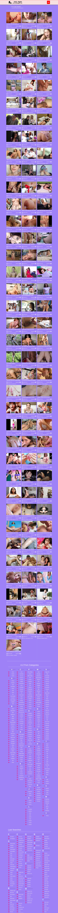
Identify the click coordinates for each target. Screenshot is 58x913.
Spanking (47, 777)
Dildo (21, 811)
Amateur (24, 27)
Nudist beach (38, 901)
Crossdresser (21, 775)
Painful (38, 811)
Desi (29, 44)
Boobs (31, 129)
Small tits (47, 765)
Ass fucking (33, 570)
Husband (30, 837)
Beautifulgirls (43, 180)
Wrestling (47, 873)
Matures (38, 742)
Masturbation (38, 740)
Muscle (38, 769)
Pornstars (38, 834)
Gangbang (30, 778)
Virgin (47, 855)
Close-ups (15, 400)
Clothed (30, 672)
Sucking (47, 796)
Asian (43, 27)
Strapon (47, 790)
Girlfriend (30, 786)
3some (43, 95)
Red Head (39, 852)
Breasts (45, 638)
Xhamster (18, 26)
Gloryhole (30, 793)
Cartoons (46, 95)
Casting (12, 231)
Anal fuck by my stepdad (11, 634)
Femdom (47, 451)
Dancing (21, 799)
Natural (38, 776)
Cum (16, 417)
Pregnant (38, 838)
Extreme (21, 842)
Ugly (47, 842)
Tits (47, 822)
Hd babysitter (30, 905)
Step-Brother (12, 816)
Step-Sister (47, 756)
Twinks (47, 835)
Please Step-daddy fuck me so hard (29, 498)
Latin (30, 878)
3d (41, 95)
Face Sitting (30, 735)
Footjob (30, 762)
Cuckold (47, 112)
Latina (30, 880)
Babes (43, 61)
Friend (30, 767)
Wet (47, 868)
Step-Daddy (21, 797)
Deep (21, 805)
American (40, 44)
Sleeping (47, 763)
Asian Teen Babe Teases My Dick (13, 583)
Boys (31, 282)
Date (15, 6)
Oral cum (38, 908)
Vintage (47, 853)
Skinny (47, 758)
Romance (39, 858)
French (30, 765)
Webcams (47, 864)
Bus (13, 823)
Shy (47, 754)
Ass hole (45, 146)
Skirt (47, 760)
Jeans (30, 856)
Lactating (30, 872)
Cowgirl (17, 434)
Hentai (30, 819)
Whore (47, 870)
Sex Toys (47, 744)
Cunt (21, 788)
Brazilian (13, 812)
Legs (30, 882)
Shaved (47, 746)
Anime (13, 751)
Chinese (21, 752)
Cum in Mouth (44, 44)
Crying (21, 777)
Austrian (28, 27)
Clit (29, 180)
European (32, 44)
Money (38, 760)
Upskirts (47, 846)
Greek (30, 801)
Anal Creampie (31, 434)
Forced (30, 763)
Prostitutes (39, 840)
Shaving (47, 748)
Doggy (21, 814)
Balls (13, 775)
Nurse (38, 788)
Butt (45, 706)
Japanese (30, 854)
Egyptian (21, 831)
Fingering (30, 752)
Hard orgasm (29, 903)
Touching (47, 828)
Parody (38, 821)
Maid (39, 735)
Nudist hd (38, 903)
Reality (38, 850)
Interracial (30, 847)
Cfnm (21, 748)
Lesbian (30, 883)
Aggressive (28, 621)
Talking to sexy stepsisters (42, 498)
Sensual (47, 742)
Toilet (47, 824)
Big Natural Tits (28, 163)
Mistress (38, 754)
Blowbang (17, 587)
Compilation (21, 765)
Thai (47, 816)
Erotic (17, 502)
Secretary (47, 740)
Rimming (38, 856)
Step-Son (47, 773)
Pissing (38, 832)
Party (39, 822)
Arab (16, 163)
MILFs (38, 750)
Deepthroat (16, 61)
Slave (47, 762)
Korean (30, 867)
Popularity (19, 6)
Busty (13, 825)
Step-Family (30, 739)
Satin (47, 737)
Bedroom (42, 672)
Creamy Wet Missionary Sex (43, 363)
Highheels (30, 823)
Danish (21, 801)
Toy (47, 830)
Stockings (47, 788)
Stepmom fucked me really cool (28, 193)
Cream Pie (46, 27)
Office (39, 795)
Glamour (30, 789)
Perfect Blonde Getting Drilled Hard (44, 532)
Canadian (15, 655)
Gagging (30, 776)
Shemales (47, 750)
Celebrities (21, 746)
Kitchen (30, 865)
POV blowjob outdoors (11, 363)
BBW (13, 779)
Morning (38, 763)
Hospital (30, 829)
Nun (38, 786)
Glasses (30, 791)
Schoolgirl (47, 739)
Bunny (47, 180)
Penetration (38, 826)
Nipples (38, 780)
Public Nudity (38, 842)
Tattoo (47, 809)
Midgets (47, 655)
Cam (21, 735)
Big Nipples (43, 163)
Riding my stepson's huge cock (28, 312)
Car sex (21, 739)
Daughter (42, 655)
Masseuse (39, 739)
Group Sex (30, 803)
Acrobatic (42, 519)
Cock (17, 214)
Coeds (30, 604)
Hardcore (30, 816)
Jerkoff (30, 858)
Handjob (30, 814)
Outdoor (38, 804)
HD (16, 78)
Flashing (30, 758)
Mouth (38, 767)
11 (18, 8)
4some (40, 700)
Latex (30, 876)
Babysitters (46, 434)
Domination (21, 818)
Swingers (47, 802)
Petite (18, 78)
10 (17, 8)
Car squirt (21, 901)
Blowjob (9, 61)
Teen (47, 814)
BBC (11, 214)
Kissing (30, 863)
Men (38, 744)
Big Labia (45, 621)
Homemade (48, 604)
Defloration (21, 809)
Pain (39, 809)
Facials (15, 231)
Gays (30, 782)
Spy (47, 783)
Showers (47, 752)
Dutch (21, 824)
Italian (30, 849)
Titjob (47, 820)
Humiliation (30, 835)
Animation (43, 265)
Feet (30, 740)
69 (8, 163)
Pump (38, 844)
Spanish (47, 775)
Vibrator (47, 851)
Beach (13, 783)
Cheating (48, 129)
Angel (13, 163)
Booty (13, 808)
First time (30, 754)
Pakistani (38, 813)
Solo (47, 771)
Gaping (30, 780)
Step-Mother (38, 765)
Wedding (47, 866)
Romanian (39, 860)
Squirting (47, 786)
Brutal (28, 366)
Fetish (30, 746)
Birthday (45, 485)
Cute (30, 265)
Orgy (39, 802)
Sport (47, 781)
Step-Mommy (38, 758)
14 (22, 8)
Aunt (13, 767)
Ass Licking (43, 502)
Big (41, 112)
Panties (38, 815)
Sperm (47, 779)
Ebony (21, 829)
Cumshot (49, 44)
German (30, 784)
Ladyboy (30, 874)
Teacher (47, 811)
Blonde (24, 78)
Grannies (30, 799)
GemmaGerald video (41, 600)
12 (20, 8)
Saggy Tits (47, 735)
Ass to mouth (14, 282)
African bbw (12, 906)
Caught (16, 44)
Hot (30, 831)
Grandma (30, 795)
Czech (21, 792)
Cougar (21, 769)
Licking (30, 885)
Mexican (38, 746)
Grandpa (30, 797)
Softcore (47, 769)
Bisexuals (13, 796)
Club (21, 760)
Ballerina (42, 417)
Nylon (38, 789)
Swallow (47, 798)
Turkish (47, 833)
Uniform (47, 844)
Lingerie (15, 27)
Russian (38, 864)
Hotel (30, 833)
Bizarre (9, 27)
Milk (38, 752)
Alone (11, 519)
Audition (12, 765)
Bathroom (43, 231)
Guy (30, 805)
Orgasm (38, 800)
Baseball (30, 95)
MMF (39, 756)
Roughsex (39, 862)
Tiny (47, 818)
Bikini (9, 700)
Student (47, 794)
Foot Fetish (30, 760)
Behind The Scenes (11, 265)
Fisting (30, 756)
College (21, 763)
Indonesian (30, 844)
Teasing (47, 812)
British (15, 604)
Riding (38, 854)
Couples (12, 536)
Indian (30, 842)
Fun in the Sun (9, 697)
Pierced (38, 830)
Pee (38, 824)
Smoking (47, 767)
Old (38, 796)
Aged (42, 214)
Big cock (12, 44)
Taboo (47, 807)
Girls (30, 788)
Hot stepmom (30, 909)
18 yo (9, 95)
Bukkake (13, 821)
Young (47, 878)
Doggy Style (21, 816)
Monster (38, 762)
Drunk (21, 822)
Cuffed (14, 553)
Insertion (30, 845)
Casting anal (21, 903)
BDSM (32, 700)
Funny (30, 771)
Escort (21, 837)
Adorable (42, 434)
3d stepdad (12, 901)
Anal (26, 129)
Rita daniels (47, 901)
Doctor (21, 812)
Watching (47, 862)
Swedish (47, 800)
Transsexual (47, 832)
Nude (39, 782)
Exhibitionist (21, 840)
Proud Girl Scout (40, 448)
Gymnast (30, 807)
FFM (30, 748)
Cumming (21, 784)
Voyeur (47, 857)
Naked (38, 774)
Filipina (30, 750)
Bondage (13, 806)
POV (39, 836)
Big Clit (11, 129)
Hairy (30, 812)
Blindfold (27, 485)
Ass (10, 282)
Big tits (31, 27)
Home (30, 825)
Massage (38, 737)
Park (39, 819)
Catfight (21, 744)
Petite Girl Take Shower (42, 227)
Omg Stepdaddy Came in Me (12, 532)
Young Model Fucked (26, 668)
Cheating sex (21, 909)
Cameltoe (21, 737)
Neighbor (38, 778)
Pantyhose (39, 817)
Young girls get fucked (26, 74)
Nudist (38, 784)
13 (21, 8)
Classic (21, 754)
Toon (47, 826)
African (13, 744)
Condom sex (21, 767)
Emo (21, 833)
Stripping (47, 792)
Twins (47, 837)
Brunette (12, 27)
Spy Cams (47, 784)
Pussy (38, 845)
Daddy (27, 44)
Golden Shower (48, 231)
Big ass (44, 112)
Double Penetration (16, 712)
